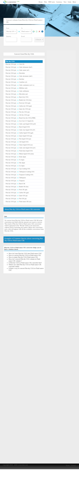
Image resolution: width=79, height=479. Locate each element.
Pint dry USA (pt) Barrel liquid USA (18, 127)
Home (41, 2)
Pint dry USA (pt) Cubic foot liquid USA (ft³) (20, 130)
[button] (15, 31)
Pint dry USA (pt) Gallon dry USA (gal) (19, 106)
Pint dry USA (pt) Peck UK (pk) (16, 189)
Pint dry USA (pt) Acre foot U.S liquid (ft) (19, 121)
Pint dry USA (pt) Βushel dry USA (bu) (18, 100)
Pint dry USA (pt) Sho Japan (15, 163)
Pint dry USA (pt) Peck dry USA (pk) (18, 103)
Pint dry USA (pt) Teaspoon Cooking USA (19, 174)
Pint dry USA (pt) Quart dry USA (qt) (18, 109)
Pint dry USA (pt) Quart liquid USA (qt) (19, 136)
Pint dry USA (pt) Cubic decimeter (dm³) (19, 76)
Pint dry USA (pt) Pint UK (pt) (16, 198)
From (7, 28)
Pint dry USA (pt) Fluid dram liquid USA (19, 151)
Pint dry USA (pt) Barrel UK (15, 183)
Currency (59, 2)
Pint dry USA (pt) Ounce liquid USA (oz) (19, 145)
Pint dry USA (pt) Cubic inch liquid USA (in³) (20, 148)
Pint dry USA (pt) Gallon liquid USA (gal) (19, 133)
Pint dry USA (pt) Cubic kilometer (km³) (19, 67)
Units (69, 2)
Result (23, 36)
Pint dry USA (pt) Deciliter (15, 79)
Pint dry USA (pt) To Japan (15, 160)
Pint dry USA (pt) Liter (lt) (15, 64)
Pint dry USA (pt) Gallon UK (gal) (17, 192)
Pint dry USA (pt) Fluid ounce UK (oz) (18, 201)
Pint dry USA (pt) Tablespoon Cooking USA (20, 172)
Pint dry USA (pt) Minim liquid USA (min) (20, 154)
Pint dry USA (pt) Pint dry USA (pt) (18, 112)
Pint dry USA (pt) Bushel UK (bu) (17, 186)
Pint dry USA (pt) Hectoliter (15, 73)
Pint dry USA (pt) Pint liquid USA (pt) (18, 139)
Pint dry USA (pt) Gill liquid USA (17, 142)
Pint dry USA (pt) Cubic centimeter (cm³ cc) (20, 85)
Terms (68, 465)
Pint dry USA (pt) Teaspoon (15, 180)
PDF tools (51, 2)
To (22, 28)
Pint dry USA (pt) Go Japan (15, 166)
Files (45, 2)
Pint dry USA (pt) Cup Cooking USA (18, 169)
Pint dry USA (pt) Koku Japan (16, 157)
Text (65, 2)
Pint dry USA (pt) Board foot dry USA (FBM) (20, 118)
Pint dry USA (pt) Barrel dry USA (17, 97)
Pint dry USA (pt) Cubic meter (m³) (17, 70)
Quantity (8, 36)
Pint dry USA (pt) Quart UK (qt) (16, 195)
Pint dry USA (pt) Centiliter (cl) (16, 82)
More (74, 2)
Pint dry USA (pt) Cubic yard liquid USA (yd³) (21, 124)
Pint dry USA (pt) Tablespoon (16, 177)
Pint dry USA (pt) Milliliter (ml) (16, 88)
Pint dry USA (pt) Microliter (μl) (17, 94)
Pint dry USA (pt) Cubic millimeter (17, 91)
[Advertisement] (40, 10)
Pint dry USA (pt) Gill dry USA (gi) (18, 115)
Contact (73, 465)
